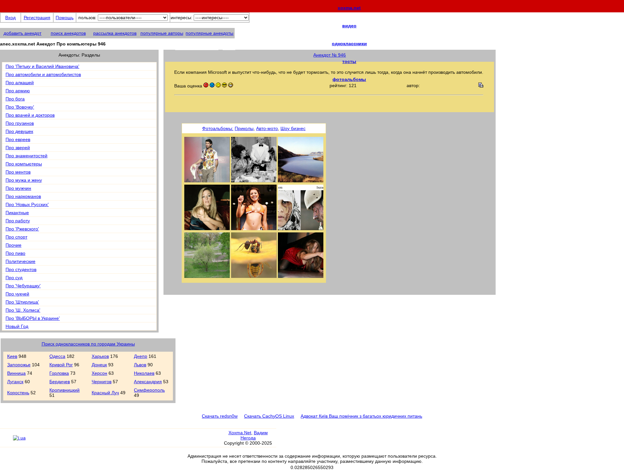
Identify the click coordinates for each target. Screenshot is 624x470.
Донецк (99, 364)
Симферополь (149, 390)
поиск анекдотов (68, 33)
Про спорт (16, 237)
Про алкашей (20, 82)
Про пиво (15, 253)
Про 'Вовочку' (20, 107)
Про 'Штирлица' (22, 302)
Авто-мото (267, 128)
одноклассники (349, 43)
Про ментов (18, 172)
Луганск (15, 381)
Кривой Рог (61, 364)
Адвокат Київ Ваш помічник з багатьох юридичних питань (361, 416)
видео (349, 25)
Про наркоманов (23, 196)
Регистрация (37, 17)
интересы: (181, 17)
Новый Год (17, 326)
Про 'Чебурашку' (23, 285)
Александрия (148, 381)
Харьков (100, 356)
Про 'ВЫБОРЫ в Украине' (33, 318)
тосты (349, 61)
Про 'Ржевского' (22, 228)
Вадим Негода (254, 435)
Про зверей (18, 147)
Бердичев (59, 381)
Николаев (144, 373)
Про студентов (21, 269)
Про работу (18, 220)
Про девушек (19, 131)
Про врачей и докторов (30, 115)
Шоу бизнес (293, 128)
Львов (140, 364)
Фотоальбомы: (217, 128)
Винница (16, 373)
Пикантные (17, 212)
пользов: (87, 17)
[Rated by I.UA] (19, 437)
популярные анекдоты (209, 33)
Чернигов (101, 381)
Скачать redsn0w (220, 416)
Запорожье (19, 364)
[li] (6, 440)
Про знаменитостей (26, 155)
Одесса (57, 356)
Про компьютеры (24, 163)
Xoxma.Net (239, 432)
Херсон (99, 373)
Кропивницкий (64, 390)
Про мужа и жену (24, 180)
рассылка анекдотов (114, 33)
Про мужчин (18, 188)
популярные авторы (161, 33)
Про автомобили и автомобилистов (43, 74)
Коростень (18, 392)
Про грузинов (20, 123)
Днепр (140, 356)
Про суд (14, 277)
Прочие (13, 245)
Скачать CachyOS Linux (269, 416)
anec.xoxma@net (205, 46)
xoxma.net (349, 7)
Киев (12, 356)
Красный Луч (105, 392)
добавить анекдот (22, 33)
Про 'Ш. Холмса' (23, 310)
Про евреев (18, 139)
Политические (20, 261)
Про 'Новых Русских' (27, 204)
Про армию (18, 90)
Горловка (59, 373)
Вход (10, 17)
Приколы (244, 128)
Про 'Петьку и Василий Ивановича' (42, 66)
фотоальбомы (349, 79)
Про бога (15, 98)
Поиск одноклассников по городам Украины (88, 343)
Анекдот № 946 (329, 55)
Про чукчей (17, 293)
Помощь (64, 17)
